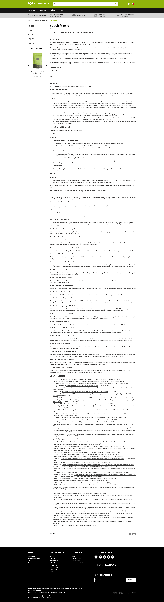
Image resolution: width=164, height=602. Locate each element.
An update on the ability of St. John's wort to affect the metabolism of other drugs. (88, 428)
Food (30, 30)
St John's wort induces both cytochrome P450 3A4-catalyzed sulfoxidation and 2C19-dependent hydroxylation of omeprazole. (95, 438)
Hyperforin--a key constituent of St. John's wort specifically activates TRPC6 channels (85, 391)
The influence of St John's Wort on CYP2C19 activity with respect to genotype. (82, 478)
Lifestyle (31, 39)
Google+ (104, 557)
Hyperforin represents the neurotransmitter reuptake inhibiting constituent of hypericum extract (91, 513)
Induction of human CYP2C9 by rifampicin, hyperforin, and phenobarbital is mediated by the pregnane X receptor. (91, 424)
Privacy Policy (53, 565)
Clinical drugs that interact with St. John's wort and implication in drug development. (82, 485)
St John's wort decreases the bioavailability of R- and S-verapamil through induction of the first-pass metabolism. (94, 468)
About (74, 556)
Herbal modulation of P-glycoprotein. (78, 444)
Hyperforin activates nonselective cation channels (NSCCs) (82, 385)
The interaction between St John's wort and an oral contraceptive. (78, 483)
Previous (29, 65)
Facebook (96, 557)
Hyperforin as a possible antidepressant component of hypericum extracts (85, 404)
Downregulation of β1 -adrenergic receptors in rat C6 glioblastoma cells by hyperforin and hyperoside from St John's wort (95, 495)
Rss (112, 557)
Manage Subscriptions (34, 558)
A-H (29, 560)
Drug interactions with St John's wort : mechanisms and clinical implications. (79, 480)
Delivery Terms (76, 560)
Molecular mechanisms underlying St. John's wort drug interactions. (86, 420)
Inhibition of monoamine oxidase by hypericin (74, 525)
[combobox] (85, 4)
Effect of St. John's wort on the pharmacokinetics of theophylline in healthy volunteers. (86, 456)
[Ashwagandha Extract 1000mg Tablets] (37, 65)
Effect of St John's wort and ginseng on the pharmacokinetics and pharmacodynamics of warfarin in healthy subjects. (92, 458)
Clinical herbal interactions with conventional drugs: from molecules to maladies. (85, 454)
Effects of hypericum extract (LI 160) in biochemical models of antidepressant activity (88, 511)
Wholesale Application (78, 563)
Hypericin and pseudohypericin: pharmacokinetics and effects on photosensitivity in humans (90, 381)
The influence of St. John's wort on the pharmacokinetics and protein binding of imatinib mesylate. (87, 442)
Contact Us (53, 558)
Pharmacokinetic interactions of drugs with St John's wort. (76, 493)
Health (30, 35)
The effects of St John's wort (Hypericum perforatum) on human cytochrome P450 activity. (85, 446)
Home (29, 20)
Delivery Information (55, 563)
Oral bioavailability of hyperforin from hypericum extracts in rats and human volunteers (87, 417)
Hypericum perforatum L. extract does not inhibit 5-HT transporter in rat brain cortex (88, 397)
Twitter (100, 557)
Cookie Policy (53, 569)
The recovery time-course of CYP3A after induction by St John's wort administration (82, 452)
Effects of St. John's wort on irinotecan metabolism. (79, 491)
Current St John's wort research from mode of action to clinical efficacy (78, 515)
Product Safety (54, 560)
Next (46, 65)
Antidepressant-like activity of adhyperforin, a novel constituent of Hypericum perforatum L (87, 379)
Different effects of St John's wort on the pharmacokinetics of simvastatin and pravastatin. (89, 472)
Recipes (31, 43)
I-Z (28, 563)
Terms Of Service (54, 567)
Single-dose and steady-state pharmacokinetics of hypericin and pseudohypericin (87, 383)
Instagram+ (108, 557)
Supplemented (36, 597)
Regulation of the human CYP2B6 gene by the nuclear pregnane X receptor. (83, 422)
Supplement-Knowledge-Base (40, 20)
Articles (52, 571)
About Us (52, 556)
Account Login (31, 556)
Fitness (31, 26)
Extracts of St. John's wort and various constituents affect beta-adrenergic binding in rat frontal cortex (104, 503)
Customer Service (77, 558)
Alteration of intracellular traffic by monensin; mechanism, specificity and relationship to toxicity (99, 521)
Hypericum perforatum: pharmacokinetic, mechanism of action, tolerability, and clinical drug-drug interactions (96, 410)
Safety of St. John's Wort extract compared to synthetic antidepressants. (78, 462)
